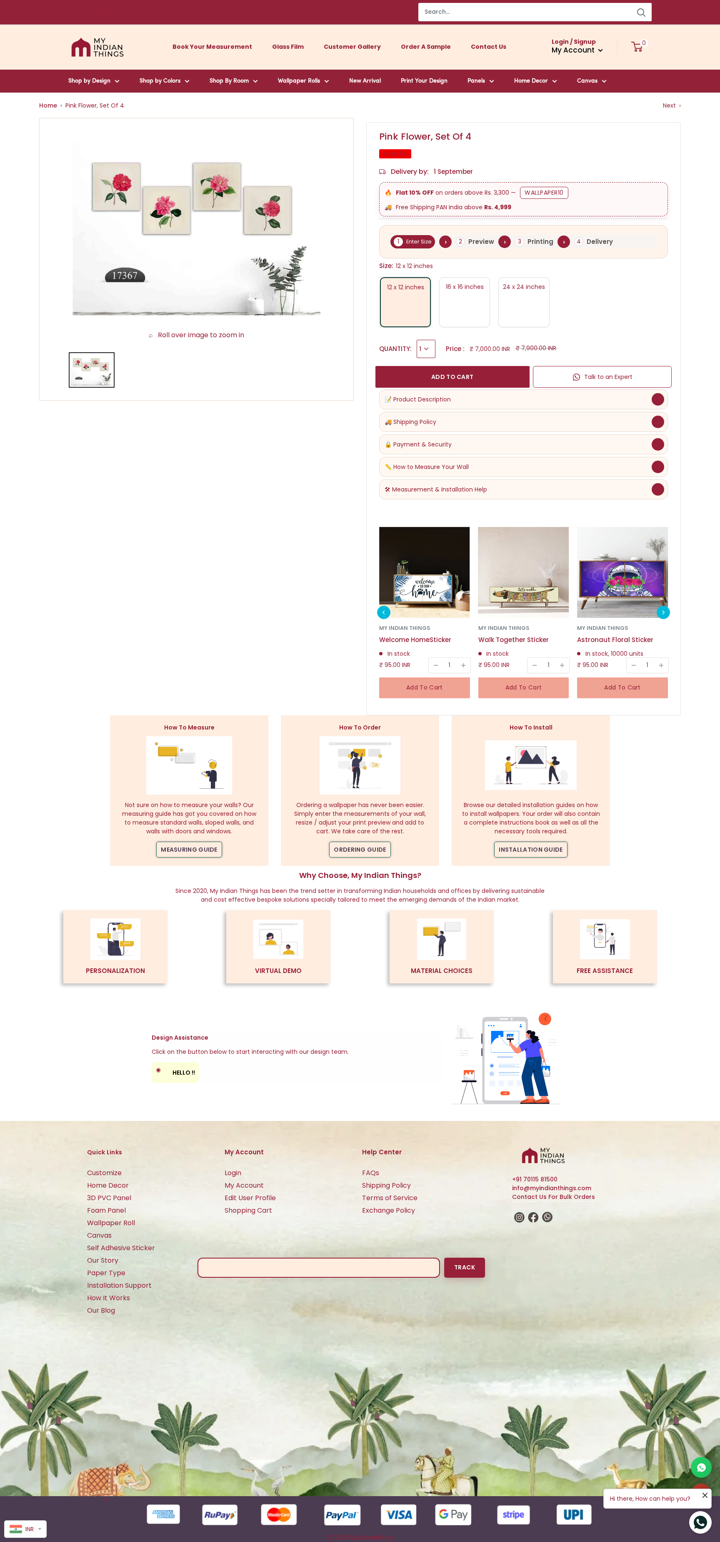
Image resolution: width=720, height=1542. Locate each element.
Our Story (102, 1260)
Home (48, 105)
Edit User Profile (250, 1198)
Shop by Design (89, 81)
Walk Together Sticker (513, 639)
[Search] (641, 12)
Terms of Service (390, 1198)
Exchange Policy (388, 1210)
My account (574, 50)
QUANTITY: (395, 348)
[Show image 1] (92, 370)
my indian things (404, 628)
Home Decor (531, 81)
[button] (383, 612)
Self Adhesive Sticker (121, 1248)
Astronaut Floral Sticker (615, 639)
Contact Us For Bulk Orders (553, 1197)
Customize (104, 1173)
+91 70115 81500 (535, 1179)
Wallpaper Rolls (299, 81)
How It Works (108, 1298)
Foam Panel (106, 1210)
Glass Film (288, 47)
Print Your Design (424, 81)
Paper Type (106, 1273)
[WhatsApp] (701, 1467)
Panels (476, 81)
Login (233, 1173)
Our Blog (101, 1310)
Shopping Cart (248, 1210)
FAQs (370, 1173)
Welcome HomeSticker (415, 639)
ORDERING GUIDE (360, 849)
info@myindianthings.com (551, 1188)
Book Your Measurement (212, 47)
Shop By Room (229, 81)
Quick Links (104, 1152)
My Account (244, 1185)
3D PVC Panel (109, 1198)
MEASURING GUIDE (189, 849)
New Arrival (365, 81)
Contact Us (488, 47)
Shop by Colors (160, 81)
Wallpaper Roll (111, 1223)
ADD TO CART (452, 377)
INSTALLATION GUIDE (530, 849)
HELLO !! (175, 1071)
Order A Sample (426, 47)
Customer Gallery (352, 47)
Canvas (587, 81)
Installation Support (119, 1285)
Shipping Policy (386, 1185)
